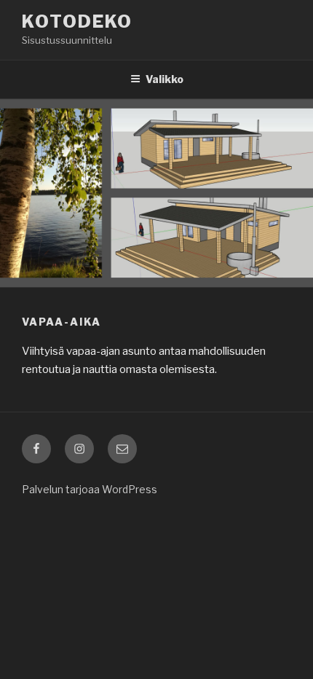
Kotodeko (77, 21)
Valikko (164, 79)
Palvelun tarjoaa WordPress (89, 489)
